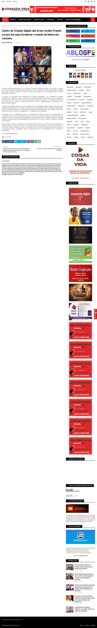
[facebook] (85, 1)
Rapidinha (80, 128)
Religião (87, 128)
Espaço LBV (90, 106)
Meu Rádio (70, 121)
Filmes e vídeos (84, 109)
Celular (88, 90)
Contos (85, 93)
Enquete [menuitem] (13, 19)
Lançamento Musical (72, 115)
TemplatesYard (16, 625)
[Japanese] (79, 74)
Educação (12, 25)
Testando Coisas (84, 134)
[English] (71, 77)
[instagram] (91, 1)
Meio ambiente (82, 118)
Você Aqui (90, 137)
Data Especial (87, 96)
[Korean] (75, 74)
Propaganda (84, 124)
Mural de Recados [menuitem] (25, 19)
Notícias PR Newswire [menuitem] (73, 19)
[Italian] (86, 77)
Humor (75, 112)
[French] (75, 77)
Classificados (77, 93)
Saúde (68, 131)
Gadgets (69, 112)
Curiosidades (77, 96)
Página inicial (5, 25)
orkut (82, 121)
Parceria (9, 1)
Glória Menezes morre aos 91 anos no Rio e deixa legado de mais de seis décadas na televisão (84, 576)
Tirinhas (69, 137)
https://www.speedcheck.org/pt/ (81, 552)
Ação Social (70, 87)
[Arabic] (71, 74)
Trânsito (76, 137)
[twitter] (88, 1)
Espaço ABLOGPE (86, 102)
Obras (76, 121)
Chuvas (69, 93)
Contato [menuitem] (60, 19)
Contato (15, 1)
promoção (76, 124)
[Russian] (86, 74)
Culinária (69, 96)
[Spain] (82, 77)
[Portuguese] (90, 74)
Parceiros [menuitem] (50, 19)
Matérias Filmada (71, 118)
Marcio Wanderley (7, 42)
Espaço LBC (81, 106)
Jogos (90, 112)
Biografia (81, 90)
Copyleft (4, 619)
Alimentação (87, 87)
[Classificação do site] (77, 512)
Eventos (76, 109)
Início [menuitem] (5, 19)
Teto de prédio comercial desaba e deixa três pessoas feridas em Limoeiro (83, 566)
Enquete (69, 102)
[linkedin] (88, 40)
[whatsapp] (94, 1)
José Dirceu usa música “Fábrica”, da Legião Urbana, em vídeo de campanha (84, 609)
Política (69, 124)
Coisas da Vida (19, 619)
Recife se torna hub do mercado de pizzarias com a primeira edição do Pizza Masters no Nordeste (85, 587)
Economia (81, 99)
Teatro (68, 134)
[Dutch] (90, 77)
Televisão (75, 134)
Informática (83, 112)
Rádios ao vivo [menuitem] (39, 19)
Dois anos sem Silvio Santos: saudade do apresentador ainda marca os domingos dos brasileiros (85, 598)
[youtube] (88, 36)
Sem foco (75, 131)
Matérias (83, 115)
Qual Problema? (71, 128)
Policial (88, 121)
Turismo (83, 137)
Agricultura (79, 87)
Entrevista (76, 102)
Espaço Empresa (71, 106)
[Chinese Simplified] (82, 74)
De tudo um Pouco (72, 99)
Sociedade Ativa (84, 131)
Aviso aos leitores (71, 90)
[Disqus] (32, 242)
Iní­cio (3, 1)
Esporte (69, 109)
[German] (79, 77)
